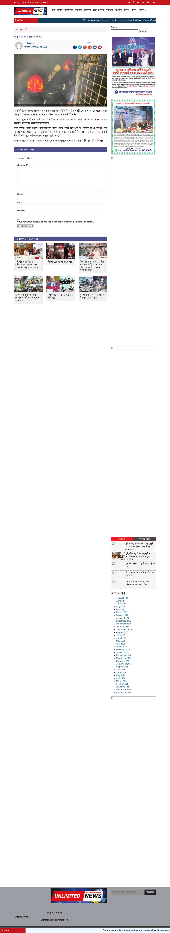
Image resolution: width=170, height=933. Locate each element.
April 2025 (120, 644)
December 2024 (123, 655)
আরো (142, 10)
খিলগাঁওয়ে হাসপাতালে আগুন (61, 261)
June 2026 (121, 603)
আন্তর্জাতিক (69, 10)
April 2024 (120, 678)
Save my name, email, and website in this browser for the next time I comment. (55, 221)
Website (21, 210)
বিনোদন (87, 10)
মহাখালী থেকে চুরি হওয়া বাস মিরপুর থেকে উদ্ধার (93, 296)
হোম (53, 10)
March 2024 (121, 681)
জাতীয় (60, 10)
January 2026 (122, 618)
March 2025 (121, 646)
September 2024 (124, 664)
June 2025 (121, 638)
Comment (22, 165)
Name (21, 194)
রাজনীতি (78, 10)
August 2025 (122, 632)
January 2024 (122, 686)
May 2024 (120, 675)
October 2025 (122, 626)
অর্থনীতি (118, 10)
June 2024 (121, 672)
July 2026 (120, 601)
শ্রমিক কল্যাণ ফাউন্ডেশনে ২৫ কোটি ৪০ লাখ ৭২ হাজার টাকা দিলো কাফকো (102, 20)
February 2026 (123, 615)
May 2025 (120, 641)
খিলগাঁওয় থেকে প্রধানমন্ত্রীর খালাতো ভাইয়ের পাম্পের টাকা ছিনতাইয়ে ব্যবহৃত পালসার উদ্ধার (92, 265)
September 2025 (124, 629)
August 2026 (122, 598)
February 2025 (123, 649)
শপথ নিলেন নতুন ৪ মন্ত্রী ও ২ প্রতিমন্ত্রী (61, 296)
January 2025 (122, 652)
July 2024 (120, 669)
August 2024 (122, 666)
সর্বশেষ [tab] (122, 539)
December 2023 (123, 689)
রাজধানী (109, 10)
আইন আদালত (98, 10)
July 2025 (120, 635)
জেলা (133, 10)
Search (114, 27)
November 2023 (123, 692)
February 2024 (123, 684)
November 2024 (123, 658)
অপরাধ (126, 10)
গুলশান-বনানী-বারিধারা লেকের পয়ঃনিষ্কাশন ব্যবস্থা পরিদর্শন (27, 297)
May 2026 (120, 606)
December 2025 (123, 621)
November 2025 (123, 623)
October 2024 (122, 661)
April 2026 (120, 609)
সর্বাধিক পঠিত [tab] (144, 539)
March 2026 (121, 612)
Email (20, 202)
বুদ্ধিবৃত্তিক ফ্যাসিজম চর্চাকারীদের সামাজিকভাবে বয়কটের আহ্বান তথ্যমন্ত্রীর (27, 264)
